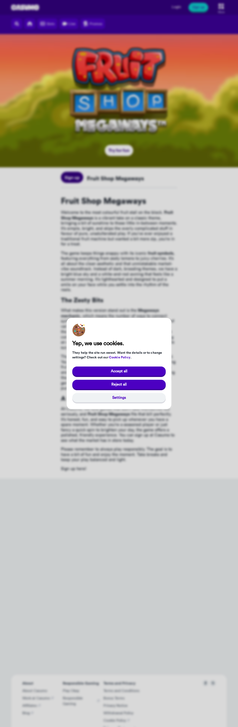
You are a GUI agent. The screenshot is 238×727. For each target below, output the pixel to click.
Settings (119, 397)
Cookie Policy (119, 357)
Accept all (119, 371)
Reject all (119, 384)
